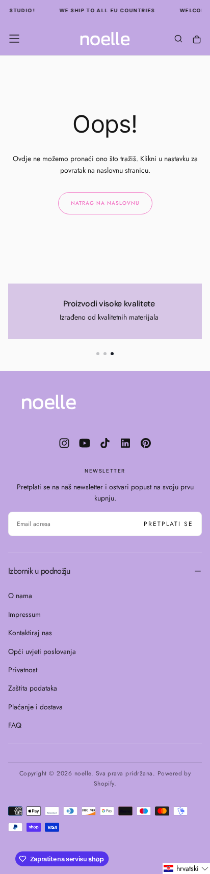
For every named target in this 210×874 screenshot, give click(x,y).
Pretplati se (168, 523)
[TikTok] (105, 443)
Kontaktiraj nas (30, 633)
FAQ (14, 725)
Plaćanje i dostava (35, 707)
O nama (20, 595)
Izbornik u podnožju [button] (39, 571)
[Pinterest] (146, 443)
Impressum (24, 614)
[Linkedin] (125, 443)
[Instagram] (64, 443)
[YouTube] (84, 443)
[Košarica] (197, 40)
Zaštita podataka (32, 688)
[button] (14, 39)
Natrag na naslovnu (105, 203)
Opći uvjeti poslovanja (42, 651)
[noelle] (49, 402)
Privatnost (22, 670)
